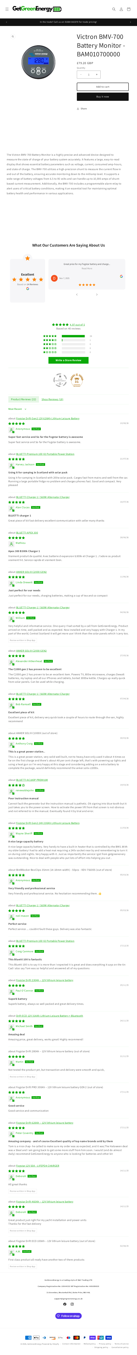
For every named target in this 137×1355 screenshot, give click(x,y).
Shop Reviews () (52, 399)
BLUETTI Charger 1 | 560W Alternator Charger (43, 497)
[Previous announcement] (6, 22)
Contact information (71, 1344)
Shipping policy (101, 1347)
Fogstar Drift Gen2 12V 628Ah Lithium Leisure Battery (48, 418)
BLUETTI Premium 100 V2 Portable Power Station (45, 454)
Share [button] (84, 108)
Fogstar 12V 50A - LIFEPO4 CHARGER (37, 1165)
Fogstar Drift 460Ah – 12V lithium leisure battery (44, 1201)
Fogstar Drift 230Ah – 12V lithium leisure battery (44, 980)
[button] (7, 9)
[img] (68, 325)
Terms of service (122, 1344)
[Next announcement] (130, 22)
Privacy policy (105, 1344)
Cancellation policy (120, 1347)
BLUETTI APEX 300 (27, 532)
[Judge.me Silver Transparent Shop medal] (60, 380)
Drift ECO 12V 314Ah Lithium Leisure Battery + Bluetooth (49, 1016)
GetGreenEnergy (34, 1344)
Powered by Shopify (50, 1344)
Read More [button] (87, 268)
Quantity (81, 67)
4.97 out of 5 (77, 324)
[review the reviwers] (121, 276)
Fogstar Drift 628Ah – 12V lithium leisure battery (44, 1123)
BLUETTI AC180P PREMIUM (32, 780)
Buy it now (102, 96)
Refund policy (90, 1344)
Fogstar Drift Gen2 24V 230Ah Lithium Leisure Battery (48, 823)
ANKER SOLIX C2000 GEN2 (31, 572)
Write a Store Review (68, 360)
